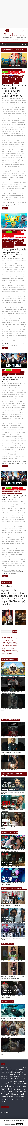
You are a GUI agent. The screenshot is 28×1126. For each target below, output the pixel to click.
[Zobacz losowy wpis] (25, 44)
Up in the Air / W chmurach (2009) (19, 337)
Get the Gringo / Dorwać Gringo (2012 (16, 400)
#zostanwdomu (5, 1067)
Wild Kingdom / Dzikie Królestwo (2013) (10, 458)
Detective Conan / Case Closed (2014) (9, 117)
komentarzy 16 (17, 501)
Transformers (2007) (9, 188)
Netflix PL (22, 71)
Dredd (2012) (15, 398)
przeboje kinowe (11, 79)
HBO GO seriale (12, 1076)
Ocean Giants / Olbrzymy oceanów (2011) (16, 429)
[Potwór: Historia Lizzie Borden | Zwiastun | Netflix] (13, 701)
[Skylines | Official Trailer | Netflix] (13, 859)
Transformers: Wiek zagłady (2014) (9, 193)
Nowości (11, 75)
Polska (21, 75)
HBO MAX (23, 1078)
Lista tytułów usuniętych (7, 647)
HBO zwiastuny (18, 1084)
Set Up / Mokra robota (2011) (13, 434)
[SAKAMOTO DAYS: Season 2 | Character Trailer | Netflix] (13, 988)
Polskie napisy (19, 77)
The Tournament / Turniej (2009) (14, 447)
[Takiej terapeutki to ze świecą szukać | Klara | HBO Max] (13, 744)
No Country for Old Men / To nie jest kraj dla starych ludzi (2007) (13, 307)
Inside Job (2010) (19, 131)
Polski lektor (12, 77)
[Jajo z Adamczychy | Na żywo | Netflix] (13, 669)
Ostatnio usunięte (5, 609)
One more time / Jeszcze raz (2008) (12, 309)
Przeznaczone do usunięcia (8, 244)
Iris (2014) (16, 133)
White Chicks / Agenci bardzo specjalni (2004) (11, 453)
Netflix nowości (13, 151)
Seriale (10, 80)
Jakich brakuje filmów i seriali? (9, 655)
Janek (11, 98)
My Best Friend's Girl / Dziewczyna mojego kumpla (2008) (13, 148)
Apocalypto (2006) (20, 387)
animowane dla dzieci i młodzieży (9, 230)
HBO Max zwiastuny (5, 1082)
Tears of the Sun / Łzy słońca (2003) (12, 547)
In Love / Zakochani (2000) (10, 131)
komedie (14, 232)
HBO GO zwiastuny (14, 1078)
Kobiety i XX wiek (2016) (10, 144)
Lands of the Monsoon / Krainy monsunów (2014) (11, 409)
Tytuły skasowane (17, 80)
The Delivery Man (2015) (17, 173)
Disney (16, 1067)
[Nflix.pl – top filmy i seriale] (2, 44)
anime (13, 1067)
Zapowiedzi (10, 82)
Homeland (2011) (17, 127)
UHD (3, 1101)
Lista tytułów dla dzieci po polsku (10, 643)
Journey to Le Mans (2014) (18, 293)
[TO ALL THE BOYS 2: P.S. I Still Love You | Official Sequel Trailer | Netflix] (13, 842)
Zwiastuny (16, 82)
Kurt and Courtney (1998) (10, 146)
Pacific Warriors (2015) (16, 157)
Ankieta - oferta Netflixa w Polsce (9, 650)
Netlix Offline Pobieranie (14, 73)
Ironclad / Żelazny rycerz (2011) (19, 407)
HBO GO (12, 1070)
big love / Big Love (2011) (20, 107)
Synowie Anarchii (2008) (13, 171)
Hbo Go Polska (15, 1074)
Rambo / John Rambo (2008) (10, 159)
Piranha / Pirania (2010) (10, 541)
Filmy (21, 69)
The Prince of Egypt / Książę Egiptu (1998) (13, 181)
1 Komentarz (16, 383)
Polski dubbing (5, 77)
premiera (15, 1099)
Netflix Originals (22, 1089)
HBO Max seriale (12, 1080)
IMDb (4, 232)
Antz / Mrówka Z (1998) (15, 105)
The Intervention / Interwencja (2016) (16, 324)
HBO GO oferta (18, 1072)
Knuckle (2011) (16, 295)
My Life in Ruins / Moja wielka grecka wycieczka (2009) (13, 149)
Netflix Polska (5, 73)
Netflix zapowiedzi (11, 306)
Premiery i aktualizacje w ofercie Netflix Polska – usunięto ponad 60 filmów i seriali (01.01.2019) (14, 91)
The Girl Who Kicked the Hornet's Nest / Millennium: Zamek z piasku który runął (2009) (13, 552)
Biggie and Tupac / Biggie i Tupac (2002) (10, 109)
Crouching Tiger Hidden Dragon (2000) (15, 396)
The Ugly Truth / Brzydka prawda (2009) (10, 331)
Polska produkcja (6, 241)
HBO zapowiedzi (9, 1084)
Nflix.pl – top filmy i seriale (14, 32)
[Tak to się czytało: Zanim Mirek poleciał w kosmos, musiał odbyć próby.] (13, 684)
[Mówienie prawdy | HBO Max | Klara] (13, 729)
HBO (6, 1070)
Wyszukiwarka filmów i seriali (9, 639)
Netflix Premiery (21, 304)
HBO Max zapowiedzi (21, 1080)
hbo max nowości (4, 1080)
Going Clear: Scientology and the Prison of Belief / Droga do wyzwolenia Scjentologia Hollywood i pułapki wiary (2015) (13, 122)
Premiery (4, 79)
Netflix (10, 71)
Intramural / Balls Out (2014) (7, 133)
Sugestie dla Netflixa (7, 637)
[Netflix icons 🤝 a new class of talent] (13, 953)
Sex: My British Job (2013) (18, 313)
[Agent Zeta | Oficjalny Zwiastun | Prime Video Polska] (13, 784)
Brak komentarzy (17, 98)
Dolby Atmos (20, 1067)
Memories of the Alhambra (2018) (12, 298)
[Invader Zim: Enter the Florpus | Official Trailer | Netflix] (13, 874)
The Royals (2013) (22, 182)
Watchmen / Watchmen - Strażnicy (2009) (10, 339)
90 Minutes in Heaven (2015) (17, 503)
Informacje (5, 71)
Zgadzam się (19, 1124)
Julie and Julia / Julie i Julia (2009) (14, 142)
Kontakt (3, 1110)
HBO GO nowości (7, 1072)
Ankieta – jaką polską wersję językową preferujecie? (14, 651)
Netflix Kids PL (16, 71)
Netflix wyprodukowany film (8, 237)
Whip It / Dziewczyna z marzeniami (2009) (13, 197)
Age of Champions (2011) (13, 385)
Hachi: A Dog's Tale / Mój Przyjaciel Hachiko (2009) (12, 401)
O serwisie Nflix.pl (5, 1112)
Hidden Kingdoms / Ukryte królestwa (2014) (16, 403)
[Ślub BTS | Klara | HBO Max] (13, 762)
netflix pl (18, 151)
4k (11, 1067)
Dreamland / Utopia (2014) (7, 120)
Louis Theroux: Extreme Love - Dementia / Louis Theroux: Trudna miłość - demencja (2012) (14, 421)
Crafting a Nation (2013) (10, 510)
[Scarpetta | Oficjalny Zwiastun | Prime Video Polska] (13, 802)
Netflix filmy (7, 151)
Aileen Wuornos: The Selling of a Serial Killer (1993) (12, 102)
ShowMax (21, 1099)
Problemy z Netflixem (7, 653)
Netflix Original (13, 234)
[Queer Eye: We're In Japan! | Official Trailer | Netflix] (13, 930)
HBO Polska (18, 1082)
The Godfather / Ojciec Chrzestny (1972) (16, 175)
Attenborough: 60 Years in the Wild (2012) (15, 392)
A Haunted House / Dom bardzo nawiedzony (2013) (15, 100)
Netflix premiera (8, 153)
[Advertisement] (14, 14)
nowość (8, 1099)
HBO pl (11, 1082)
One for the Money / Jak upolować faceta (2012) (11, 431)
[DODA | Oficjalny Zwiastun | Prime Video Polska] (13, 819)
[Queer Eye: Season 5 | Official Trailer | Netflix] (13, 897)
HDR (25, 1084)
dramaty (16, 69)
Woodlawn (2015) (15, 567)
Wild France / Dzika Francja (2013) (17, 456)
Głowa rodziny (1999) (9, 127)
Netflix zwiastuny (19, 306)
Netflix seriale (4, 306)
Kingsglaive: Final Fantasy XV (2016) (15, 526)
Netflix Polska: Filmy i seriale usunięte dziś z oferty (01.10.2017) (12, 380)
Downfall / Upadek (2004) (7, 398)
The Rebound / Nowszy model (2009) (16, 559)
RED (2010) (4, 434)
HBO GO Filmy (20, 1070)
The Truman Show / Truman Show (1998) (10, 184)
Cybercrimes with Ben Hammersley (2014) (17, 115)
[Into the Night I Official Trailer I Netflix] (13, 915)
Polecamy (17, 75)
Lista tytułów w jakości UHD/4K (9, 642)
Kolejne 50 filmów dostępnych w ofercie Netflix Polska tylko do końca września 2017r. (14, 497)
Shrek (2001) (7, 160)
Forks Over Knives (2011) (7, 514)
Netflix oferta (13, 1089)
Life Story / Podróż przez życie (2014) (12, 412)
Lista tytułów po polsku (7, 640)
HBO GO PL (5, 1074)
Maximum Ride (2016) (20, 146)
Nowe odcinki (5, 75)
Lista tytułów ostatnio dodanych (9, 645)
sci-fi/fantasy (18, 79)
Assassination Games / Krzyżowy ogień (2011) (11, 388)
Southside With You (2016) (10, 164)
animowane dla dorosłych (8, 69)
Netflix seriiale (15, 153)
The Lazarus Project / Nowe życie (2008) (10, 443)
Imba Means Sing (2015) (12, 284)
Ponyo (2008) (10, 432)
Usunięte (4, 82)
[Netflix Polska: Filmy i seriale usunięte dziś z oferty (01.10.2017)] (14, 354)
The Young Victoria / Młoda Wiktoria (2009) (13, 563)
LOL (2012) (21, 416)
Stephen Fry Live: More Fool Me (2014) (15, 168)
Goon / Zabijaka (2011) (19, 124)
